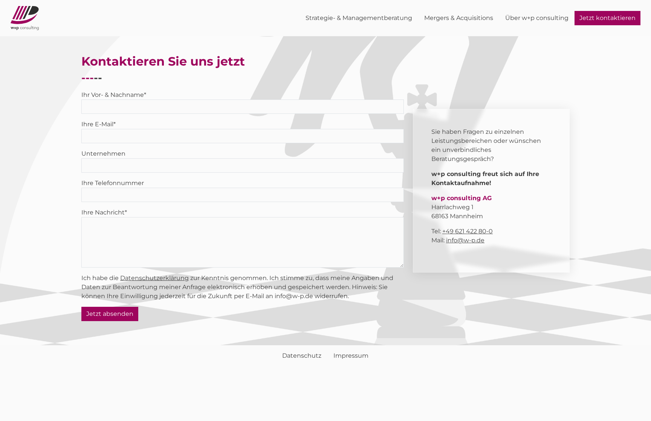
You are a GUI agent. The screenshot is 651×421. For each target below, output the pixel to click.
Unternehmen (103, 153)
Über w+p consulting (536, 17)
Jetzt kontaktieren (607, 17)
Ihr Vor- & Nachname (113, 94)
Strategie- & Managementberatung (359, 17)
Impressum (350, 355)
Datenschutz (301, 355)
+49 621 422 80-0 (467, 231)
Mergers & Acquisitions (458, 17)
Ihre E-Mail (98, 124)
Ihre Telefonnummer (112, 183)
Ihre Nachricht (104, 212)
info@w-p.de (465, 240)
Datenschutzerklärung (154, 278)
